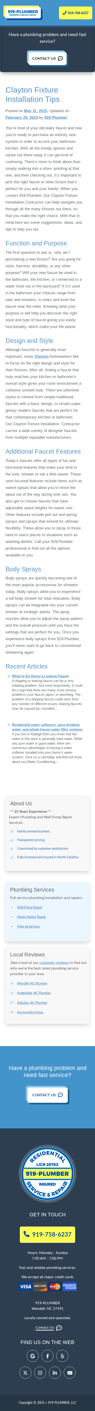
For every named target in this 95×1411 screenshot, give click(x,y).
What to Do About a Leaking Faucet (40, 676)
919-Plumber (55, 117)
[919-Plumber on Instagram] (40, 1373)
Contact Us (44, 58)
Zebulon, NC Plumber (32, 1003)
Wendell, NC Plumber (32, 983)
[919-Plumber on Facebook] (47, 1356)
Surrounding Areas (30, 1012)
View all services (28, 926)
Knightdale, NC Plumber (34, 993)
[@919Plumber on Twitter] (25, 1373)
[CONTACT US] (47, 55)
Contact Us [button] (44, 1095)
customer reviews (54, 963)
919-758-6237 (78, 13)
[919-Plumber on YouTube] (70, 1373)
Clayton (42, 356)
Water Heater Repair (31, 917)
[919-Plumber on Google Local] (33, 1356)
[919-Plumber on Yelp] (62, 1356)
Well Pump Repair (29, 907)
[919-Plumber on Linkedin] (55, 1373)
